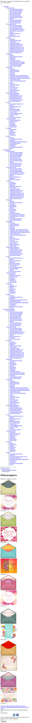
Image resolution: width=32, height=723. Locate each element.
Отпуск (11, 148)
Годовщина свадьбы (15, 43)
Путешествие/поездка (15, 143)
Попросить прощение (15, 120)
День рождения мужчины (16, 10)
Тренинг (12, 130)
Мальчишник (13, 183)
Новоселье (12, 140)
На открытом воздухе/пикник (17, 62)
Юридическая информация (7, 707)
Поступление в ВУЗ (15, 110)
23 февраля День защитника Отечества (19, 76)
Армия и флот (13, 91)
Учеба (8, 102)
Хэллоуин (12, 86)
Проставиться (13, 144)
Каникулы (12, 35)
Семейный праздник (15, 60)
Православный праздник (16, 95)
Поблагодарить (13, 121)
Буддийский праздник (15, 98)
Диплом (12, 116)
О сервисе (3, 706)
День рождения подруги (16, 20)
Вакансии (22, 707)
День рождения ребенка (16, 12)
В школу (12, 32)
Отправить (3, 721)
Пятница (12, 55)
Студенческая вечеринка (16, 64)
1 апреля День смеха (15, 79)
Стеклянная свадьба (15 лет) (17, 47)
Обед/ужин (12, 217)
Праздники (9, 67)
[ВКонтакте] (14, 715)
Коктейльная (13, 209)
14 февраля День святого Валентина (19, 75)
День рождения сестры (15, 21)
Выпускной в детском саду (16, 30)
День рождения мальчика (16, 17)
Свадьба (9, 37)
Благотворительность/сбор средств (18, 141)
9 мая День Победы (14, 85)
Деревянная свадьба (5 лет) (16, 44)
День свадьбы (13, 41)
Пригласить (12, 274)
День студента (13, 89)
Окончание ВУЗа (14, 114)
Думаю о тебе (13, 126)
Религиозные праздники (13, 93)
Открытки (6, 6)
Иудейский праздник (15, 101)
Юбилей (12, 18)
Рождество (12, 72)
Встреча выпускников (15, 66)
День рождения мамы (15, 22)
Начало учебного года (15, 33)
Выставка (12, 133)
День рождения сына (15, 14)
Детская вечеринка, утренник (17, 29)
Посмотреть (4, 510)
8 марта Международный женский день (20, 78)
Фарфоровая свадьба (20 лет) (17, 48)
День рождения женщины (16, 9)
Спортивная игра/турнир (16, 56)
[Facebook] (17, 715)
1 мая (11, 82)
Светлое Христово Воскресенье (18, 80)
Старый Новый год (14, 70)
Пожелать (12, 122)
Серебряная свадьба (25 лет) (17, 49)
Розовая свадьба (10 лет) (16, 45)
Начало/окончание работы (16, 147)
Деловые (9, 128)
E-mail (2, 720)
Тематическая (13, 206)
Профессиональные (14, 90)
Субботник (12, 59)
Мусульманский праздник (16, 99)
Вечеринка (9, 53)
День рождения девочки (16, 16)
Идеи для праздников (9, 309)
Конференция (13, 129)
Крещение (12, 74)
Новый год (12, 68)
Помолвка (12, 39)
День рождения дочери (15, 13)
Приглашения (7, 149)
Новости (8, 706)
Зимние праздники (14, 71)
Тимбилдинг (13, 135)
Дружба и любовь (11, 118)
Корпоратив (13, 57)
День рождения (10, 7)
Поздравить (12, 124)
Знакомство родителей (15, 40)
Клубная (12, 208)
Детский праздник (11, 24)
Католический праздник (16, 97)
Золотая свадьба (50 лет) (16, 52)
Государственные (14, 87)
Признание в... (13, 125)
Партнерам (17, 707)
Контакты (13, 706)
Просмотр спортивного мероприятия (19, 302)
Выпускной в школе (15, 36)
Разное (8, 136)
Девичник (12, 182)
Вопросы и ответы (20, 706)
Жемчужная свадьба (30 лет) (17, 51)
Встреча (12, 285)
